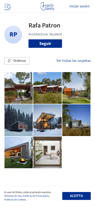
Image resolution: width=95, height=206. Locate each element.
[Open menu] (7, 6)
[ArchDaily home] (47, 6)
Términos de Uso (13, 196)
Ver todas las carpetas (73, 60)
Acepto (76, 196)
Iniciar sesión (79, 6)
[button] (17, 61)
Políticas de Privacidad (35, 196)
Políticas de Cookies (15, 200)
